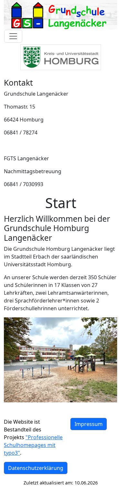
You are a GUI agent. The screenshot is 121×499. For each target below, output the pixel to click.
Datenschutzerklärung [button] (35, 468)
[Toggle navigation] (13, 36)
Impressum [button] (89, 424)
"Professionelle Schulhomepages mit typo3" (33, 445)
